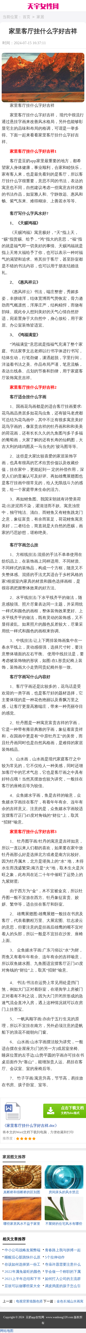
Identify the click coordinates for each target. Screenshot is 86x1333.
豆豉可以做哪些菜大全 (22, 1286)
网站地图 (6, 1331)
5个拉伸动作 (55, 1257)
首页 (26, 17)
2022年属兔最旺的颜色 (23, 1272)
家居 (40, 17)
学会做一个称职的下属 (63, 1272)
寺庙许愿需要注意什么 (63, 1264)
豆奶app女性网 (35, 1317)
